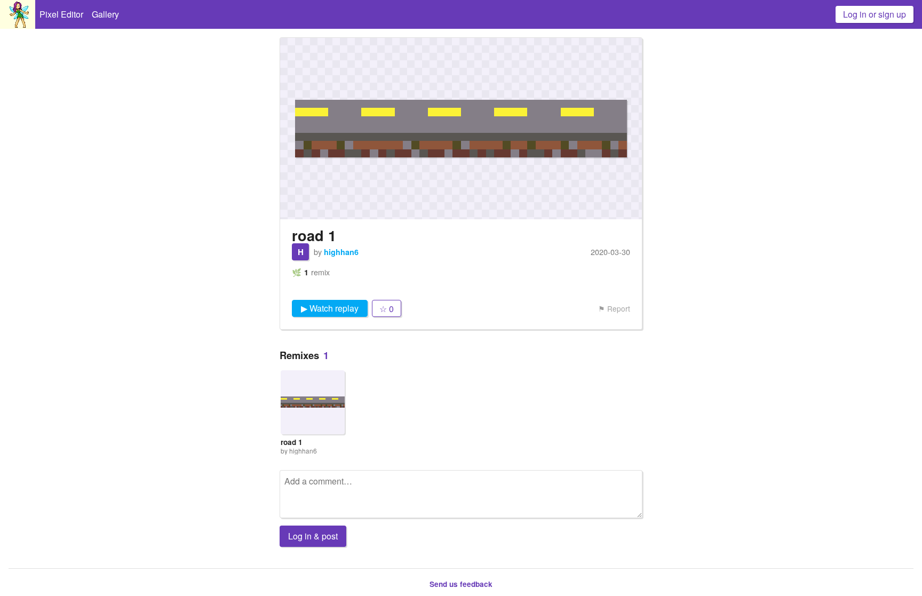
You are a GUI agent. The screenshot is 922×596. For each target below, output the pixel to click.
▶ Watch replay (330, 308)
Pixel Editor (61, 14)
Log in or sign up (874, 14)
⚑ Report (614, 308)
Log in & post (313, 536)
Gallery (105, 14)
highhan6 (341, 252)
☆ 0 (386, 309)
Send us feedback (461, 584)
